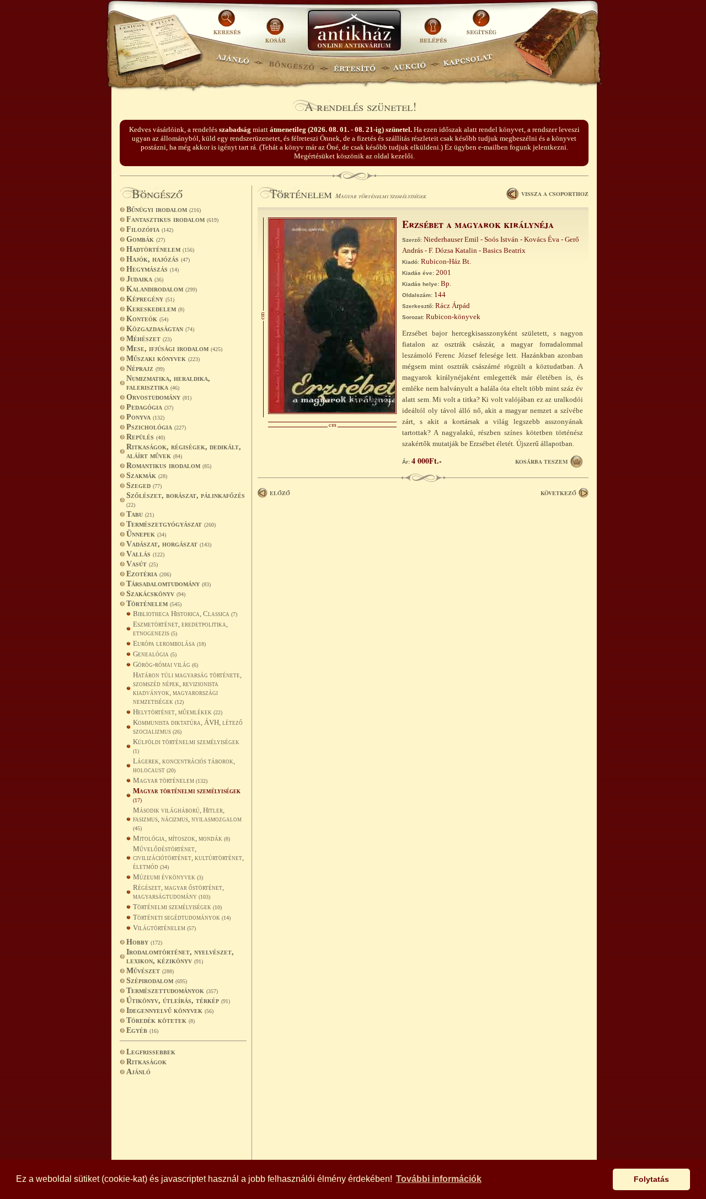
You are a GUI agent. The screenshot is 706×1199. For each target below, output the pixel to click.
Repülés (145, 437)
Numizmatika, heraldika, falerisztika (168, 382)
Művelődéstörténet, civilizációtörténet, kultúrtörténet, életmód (188, 858)
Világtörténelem (164, 928)
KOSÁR (275, 26)
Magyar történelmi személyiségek (186, 795)
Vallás (145, 554)
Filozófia (149, 229)
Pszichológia (156, 427)
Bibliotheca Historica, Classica (185, 613)
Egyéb (142, 1030)
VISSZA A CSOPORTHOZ (555, 194)
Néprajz (145, 368)
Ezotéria (148, 574)
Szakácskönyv (155, 594)
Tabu (140, 514)
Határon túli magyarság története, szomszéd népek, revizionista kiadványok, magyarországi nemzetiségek (187, 688)
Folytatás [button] (651, 1179)
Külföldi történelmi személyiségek (186, 746)
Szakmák (146, 475)
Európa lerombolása (169, 643)
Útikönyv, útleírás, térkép (178, 1000)
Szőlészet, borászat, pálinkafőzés (185, 499)
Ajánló (138, 1072)
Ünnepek (146, 534)
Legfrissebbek (150, 1052)
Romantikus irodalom (168, 465)
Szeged (144, 485)
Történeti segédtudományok (182, 917)
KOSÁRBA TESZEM (541, 461)
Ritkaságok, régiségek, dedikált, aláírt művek (183, 451)
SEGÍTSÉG (481, 26)
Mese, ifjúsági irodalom (174, 348)
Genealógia (154, 654)
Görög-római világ (165, 664)
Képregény (150, 299)
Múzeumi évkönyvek (168, 877)
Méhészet (149, 339)
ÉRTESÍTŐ (354, 63)
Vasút (142, 564)
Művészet (150, 971)
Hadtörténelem (160, 249)
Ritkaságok (146, 1062)
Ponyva (145, 417)
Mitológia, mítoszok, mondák (181, 838)
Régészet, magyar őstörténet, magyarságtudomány (178, 891)
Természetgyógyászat (171, 524)
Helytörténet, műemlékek (177, 712)
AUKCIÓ (409, 63)
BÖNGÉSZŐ (291, 63)
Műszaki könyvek (163, 358)
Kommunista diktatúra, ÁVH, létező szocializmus (188, 726)
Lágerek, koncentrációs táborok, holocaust (184, 765)
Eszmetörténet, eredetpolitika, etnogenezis (180, 628)
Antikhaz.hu (354, 31)
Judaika (144, 279)
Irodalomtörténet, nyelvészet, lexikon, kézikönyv (180, 956)
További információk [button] (439, 1179)
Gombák (145, 239)
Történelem (153, 604)
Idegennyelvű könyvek (169, 1010)
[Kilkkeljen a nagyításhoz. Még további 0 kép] (332, 411)
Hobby (144, 942)
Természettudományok (172, 990)
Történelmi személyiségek (177, 907)
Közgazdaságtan (160, 329)
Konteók (147, 319)
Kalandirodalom (161, 289)
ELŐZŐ (280, 493)
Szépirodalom (156, 981)
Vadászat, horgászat (168, 544)
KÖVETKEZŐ (558, 493)
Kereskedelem (155, 309)
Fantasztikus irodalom (172, 219)
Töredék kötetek (160, 1020)
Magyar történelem (170, 780)
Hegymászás (152, 269)
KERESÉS (228, 26)
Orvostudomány (158, 397)
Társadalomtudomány (168, 584)
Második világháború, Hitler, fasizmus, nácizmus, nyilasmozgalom (187, 818)
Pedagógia (149, 407)
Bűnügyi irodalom (163, 209)
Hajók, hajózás (158, 259)
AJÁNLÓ (233, 63)
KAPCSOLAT (468, 63)
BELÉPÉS (434, 26)
